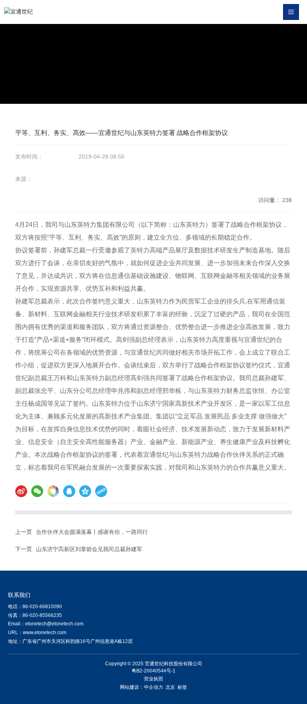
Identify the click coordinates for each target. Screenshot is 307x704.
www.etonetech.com (44, 632)
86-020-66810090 (42, 606)
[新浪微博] (21, 491)
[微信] (37, 491)
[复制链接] (101, 491)
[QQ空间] (85, 491)
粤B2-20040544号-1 (153, 671)
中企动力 (153, 687)
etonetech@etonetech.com (54, 624)
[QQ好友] (69, 491)
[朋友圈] (53, 491)
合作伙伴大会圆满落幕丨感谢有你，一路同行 (92, 532)
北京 (170, 687)
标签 (182, 687)
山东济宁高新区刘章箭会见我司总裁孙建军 (89, 549)
